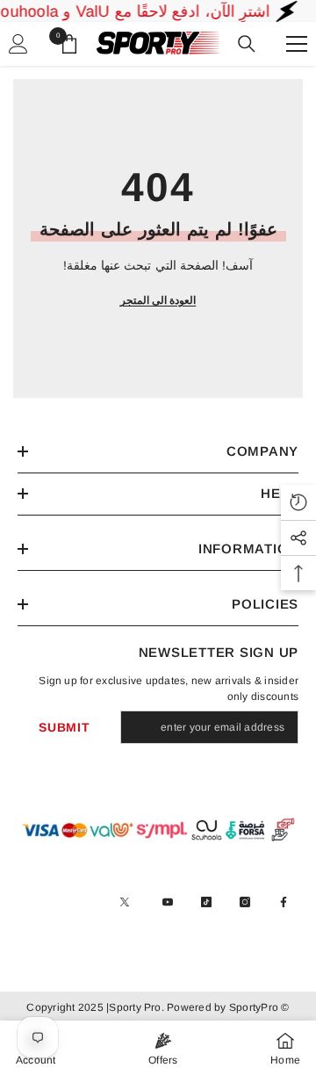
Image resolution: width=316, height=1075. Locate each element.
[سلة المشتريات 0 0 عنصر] (69, 44)
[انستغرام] (245, 902)
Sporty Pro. (136, 1007)
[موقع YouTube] (168, 902)
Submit (64, 727)
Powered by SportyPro (221, 1007)
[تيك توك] (206, 902)
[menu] (296, 43)
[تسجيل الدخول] (18, 44)
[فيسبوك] (283, 902)
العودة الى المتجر (158, 300)
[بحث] (246, 43)
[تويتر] (125, 902)
